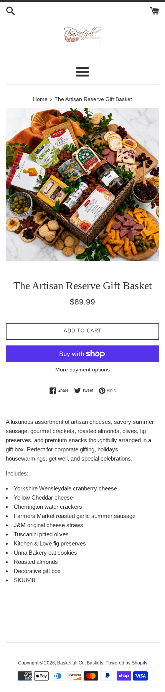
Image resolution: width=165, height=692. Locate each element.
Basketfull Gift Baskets (80, 663)
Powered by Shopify (126, 663)
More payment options (82, 369)
